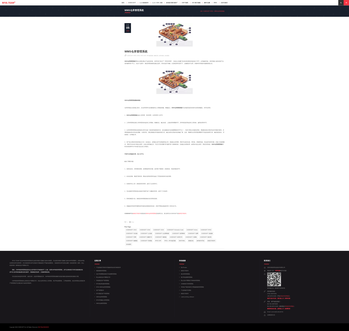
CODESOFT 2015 (131, 230)
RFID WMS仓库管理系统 (103, 287)
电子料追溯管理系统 (186, 277)
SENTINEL (182, 240)
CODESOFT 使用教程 (178, 233)
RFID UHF (143, 55)
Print (133, 222)
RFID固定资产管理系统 (102, 293)
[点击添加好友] (274, 285)
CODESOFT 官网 (131, 237)
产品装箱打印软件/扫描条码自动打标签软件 (108, 267)
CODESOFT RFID (208, 11)
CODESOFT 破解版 (131, 240)
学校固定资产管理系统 (102, 280)
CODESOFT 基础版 (207, 233)
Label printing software (187, 297)
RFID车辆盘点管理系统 (102, 300)
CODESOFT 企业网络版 (162, 233)
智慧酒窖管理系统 (101, 270)
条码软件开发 (200, 240)
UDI (201, 11)
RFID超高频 (150, 55)
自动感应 (167, 55)
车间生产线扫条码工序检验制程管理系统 (192, 287)
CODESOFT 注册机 (191, 237)
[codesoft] (8, 2)
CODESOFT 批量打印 (145, 237)
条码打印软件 (182, 213)
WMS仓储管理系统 (101, 303)
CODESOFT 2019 (158, 230)
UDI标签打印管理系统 (187, 283)
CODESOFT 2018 (145, 230)
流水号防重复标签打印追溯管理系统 (106, 274)
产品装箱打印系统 (186, 290)
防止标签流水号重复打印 (103, 277)
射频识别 (156, 55)
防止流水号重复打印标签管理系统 (190, 280)
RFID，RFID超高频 (170, 240)
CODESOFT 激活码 (205, 237)
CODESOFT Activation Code (175, 230)
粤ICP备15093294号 (43, 327)
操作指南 (161, 55)
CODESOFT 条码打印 (176, 237)
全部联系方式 (271, 315)
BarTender (184, 267)
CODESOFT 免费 (193, 233)
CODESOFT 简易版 (146, 240)
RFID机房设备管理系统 (102, 283)
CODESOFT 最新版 (161, 237)
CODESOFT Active (192, 230)
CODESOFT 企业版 (146, 233)
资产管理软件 (100, 290)
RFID (138, 55)
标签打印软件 (137, 213)
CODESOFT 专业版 (131, 233)
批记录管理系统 (185, 274)
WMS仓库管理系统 (151, 213)
